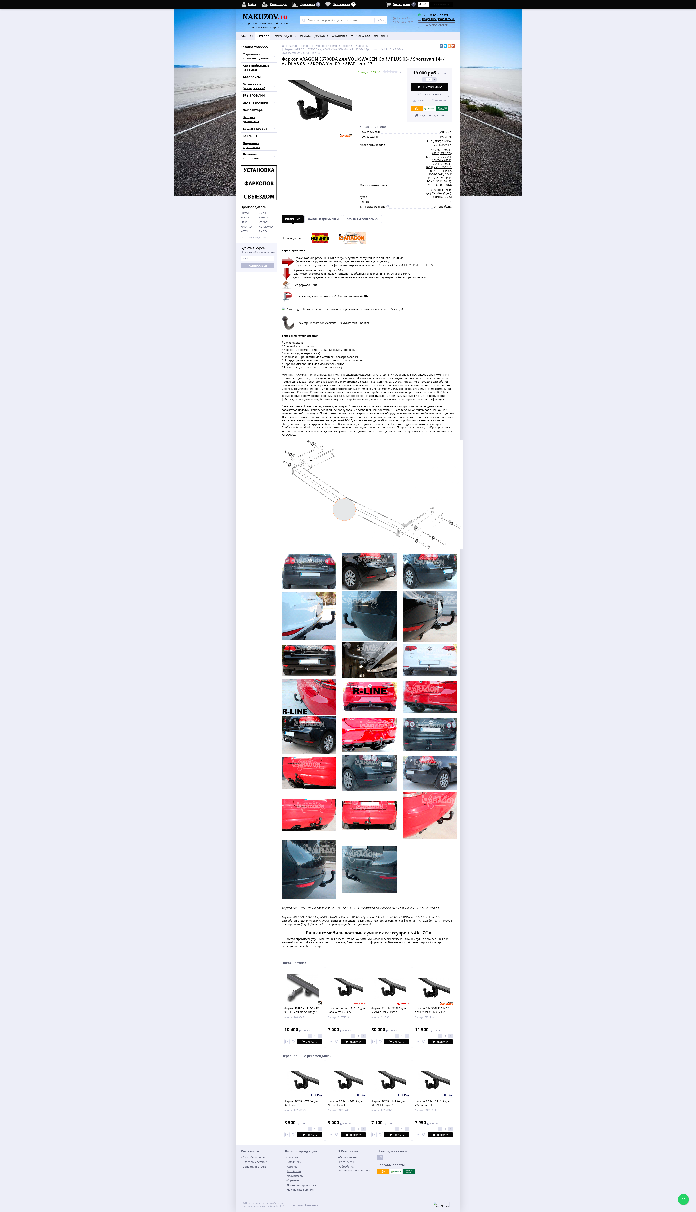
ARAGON (245, 217)
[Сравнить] (287, 1041)
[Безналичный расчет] (417, 108)
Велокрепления (255, 103)
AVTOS (244, 231)
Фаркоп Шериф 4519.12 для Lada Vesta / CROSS (346, 1010)
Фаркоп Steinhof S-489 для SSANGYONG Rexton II (388, 1010)
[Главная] (283, 45)
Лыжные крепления (251, 156)
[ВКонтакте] (441, 46)
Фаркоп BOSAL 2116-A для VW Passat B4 (432, 1103)
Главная (247, 36)
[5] (396, 72)
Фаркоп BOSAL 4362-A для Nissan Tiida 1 (345, 1103)
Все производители (254, 237)
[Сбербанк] (430, 108)
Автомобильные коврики (256, 68)
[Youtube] (380, 1157)
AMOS (262, 213)
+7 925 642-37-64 (435, 15)
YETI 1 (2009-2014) (440, 185)
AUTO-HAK (246, 226)
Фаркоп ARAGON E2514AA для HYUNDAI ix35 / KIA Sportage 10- (432, 1012)
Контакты (380, 36)
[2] (387, 72)
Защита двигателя (251, 119)
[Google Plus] (453, 46)
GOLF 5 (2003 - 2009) (442, 158)
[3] (390, 72)
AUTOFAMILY (266, 226)
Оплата (305, 36)
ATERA (244, 222)
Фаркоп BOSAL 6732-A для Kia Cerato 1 (301, 1103)
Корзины (250, 136)
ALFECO (245, 213)
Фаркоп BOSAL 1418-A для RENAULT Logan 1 (388, 1103)
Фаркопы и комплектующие (256, 56)
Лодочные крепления (251, 145)
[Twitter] (445, 46)
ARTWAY (263, 217)
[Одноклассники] (449, 46)
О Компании (360, 36)
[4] (393, 72)
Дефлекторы (253, 110)
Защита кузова (255, 128)
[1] (384, 72)
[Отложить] (293, 1041)
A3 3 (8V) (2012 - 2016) (439, 155)
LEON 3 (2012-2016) (438, 181)
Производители (284, 36)
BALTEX (263, 231)
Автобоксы (252, 77)
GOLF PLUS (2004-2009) (440, 172)
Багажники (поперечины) (254, 86)
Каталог (263, 36)
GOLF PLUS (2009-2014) (440, 176)
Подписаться (257, 265)
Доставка (321, 36)
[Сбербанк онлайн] (442, 108)
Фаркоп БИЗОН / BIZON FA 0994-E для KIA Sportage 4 (301, 1010)
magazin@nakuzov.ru (438, 19)
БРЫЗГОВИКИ (254, 95)
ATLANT (263, 222)
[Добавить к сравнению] (287, 1134)
